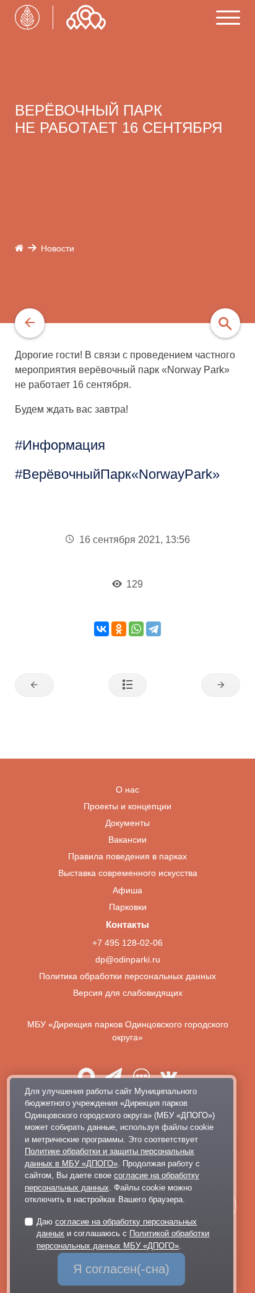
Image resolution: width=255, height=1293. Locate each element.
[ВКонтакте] (101, 628)
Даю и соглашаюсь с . (123, 1233)
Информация (63, 445)
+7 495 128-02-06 (127, 943)
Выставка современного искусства (127, 873)
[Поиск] (225, 323)
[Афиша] (220, 685)
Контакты (127, 924)
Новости (57, 248)
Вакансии (127, 839)
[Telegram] (153, 628)
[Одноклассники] (118, 628)
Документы (127, 823)
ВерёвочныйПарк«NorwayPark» (121, 474)
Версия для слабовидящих (128, 993)
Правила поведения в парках (127, 856)
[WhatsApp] (136, 628)
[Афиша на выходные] (34, 685)
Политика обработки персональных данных (127, 976)
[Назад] (30, 323)
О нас (127, 789)
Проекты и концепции (127, 806)
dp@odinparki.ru (127, 959)
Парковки (128, 907)
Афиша (127, 890)
